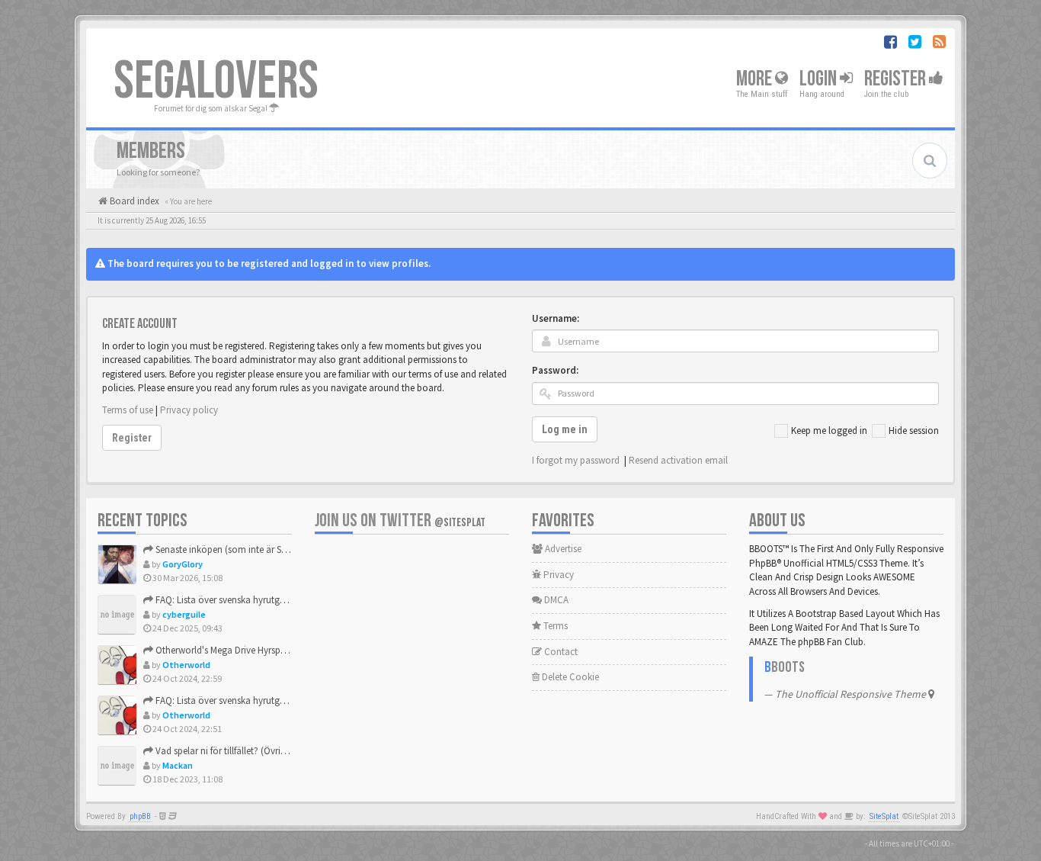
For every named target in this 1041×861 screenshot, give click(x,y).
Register (896, 79)
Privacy (557, 574)
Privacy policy (189, 409)
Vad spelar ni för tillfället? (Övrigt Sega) (233, 750)
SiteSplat (884, 816)
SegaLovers (216, 82)
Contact (560, 651)
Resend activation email (678, 460)
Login (819, 79)
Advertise (562, 548)
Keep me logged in (829, 430)
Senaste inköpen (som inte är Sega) (226, 549)
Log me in (565, 429)
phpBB (140, 816)
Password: (555, 370)
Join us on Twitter (400, 520)
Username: (555, 318)
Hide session (914, 430)
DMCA (555, 599)
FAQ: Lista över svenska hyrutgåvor (226, 599)
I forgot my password (576, 460)
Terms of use (127, 409)
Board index (133, 200)
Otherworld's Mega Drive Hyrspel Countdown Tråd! (257, 650)
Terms (554, 625)
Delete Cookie (569, 676)
